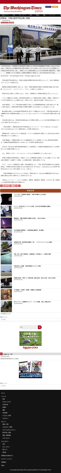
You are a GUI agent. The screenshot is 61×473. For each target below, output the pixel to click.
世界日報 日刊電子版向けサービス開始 (9, 358)
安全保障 (11, 22)
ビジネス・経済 (7, 415)
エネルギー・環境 (7, 427)
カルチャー (5, 418)
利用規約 (3, 462)
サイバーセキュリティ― (9, 429)
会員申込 (55, 6)
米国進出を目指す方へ (7, 455)
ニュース (3, 396)
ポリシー (3, 421)
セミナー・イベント (6, 458)
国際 (44, 15)
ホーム (3, 393)
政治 (31, 15)
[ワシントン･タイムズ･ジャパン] (23, 12)
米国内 (37, 15)
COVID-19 (5, 404)
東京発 (4, 452)
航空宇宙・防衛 (7, 432)
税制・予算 (5, 424)
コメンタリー (4, 441)
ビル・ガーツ (22, 15)
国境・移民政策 (7, 435)
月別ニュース (3, 317)
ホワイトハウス (7, 401)
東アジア (5, 449)
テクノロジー (52, 15)
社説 (14, 15)
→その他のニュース (5, 313)
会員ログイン (5, 15)
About (2, 465)
